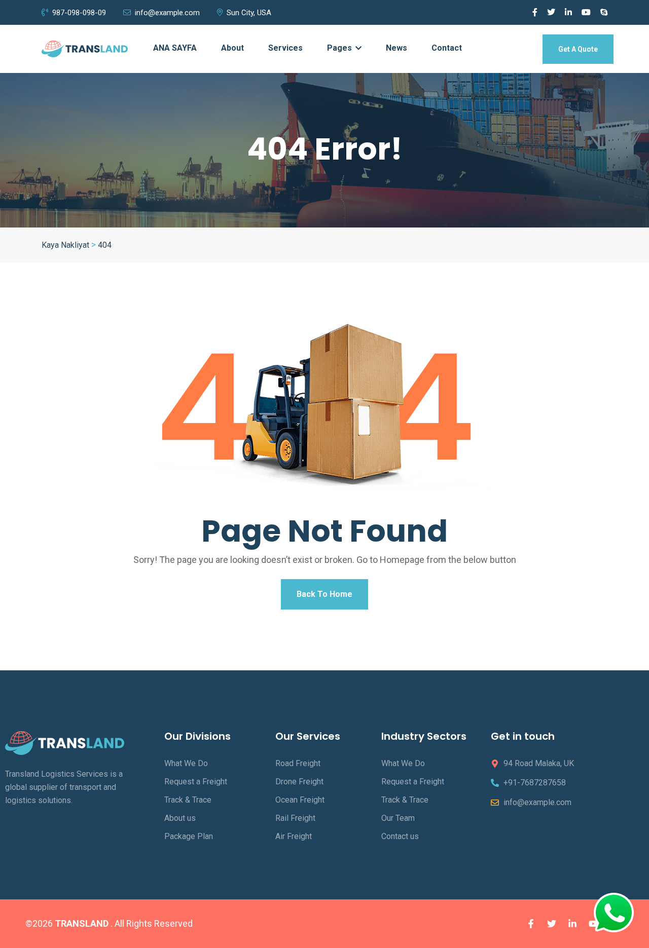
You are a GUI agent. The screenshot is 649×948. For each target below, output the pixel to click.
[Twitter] (552, 924)
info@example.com (167, 12)
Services (285, 48)
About (232, 48)
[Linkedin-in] (572, 924)
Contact (446, 48)
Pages (340, 48)
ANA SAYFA (175, 48)
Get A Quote (578, 49)
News (396, 48)
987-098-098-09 (79, 12)
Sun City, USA (249, 12)
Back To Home (324, 594)
